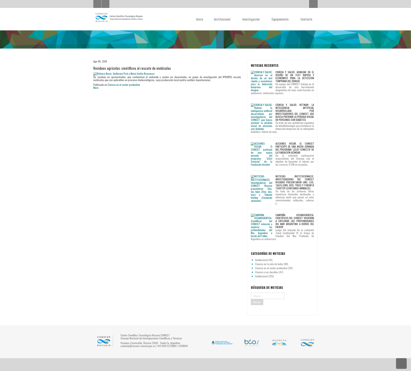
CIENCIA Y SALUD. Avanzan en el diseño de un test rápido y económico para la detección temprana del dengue (294, 76)
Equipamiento (280, 19)
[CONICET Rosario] (119, 18)
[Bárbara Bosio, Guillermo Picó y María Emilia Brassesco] (124, 73)
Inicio (199, 19)
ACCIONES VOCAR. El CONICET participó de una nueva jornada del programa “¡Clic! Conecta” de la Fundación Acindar (294, 148)
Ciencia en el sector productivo (124, 84)
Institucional (222, 19)
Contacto (306, 19)
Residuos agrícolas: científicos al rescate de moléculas (132, 68)
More (95, 87)
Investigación (251, 19)
